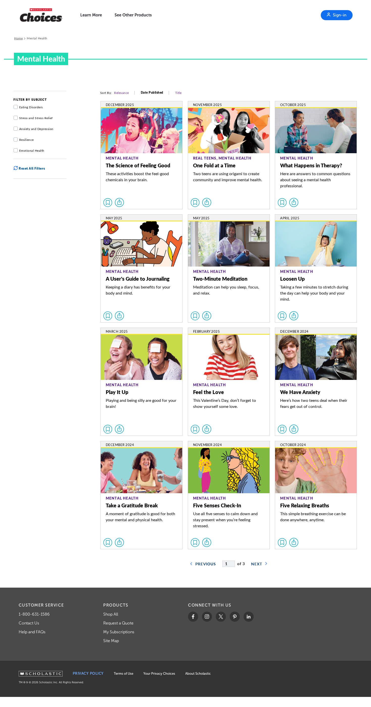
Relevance (121, 93)
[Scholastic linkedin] (249, 617)
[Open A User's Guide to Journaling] (141, 268)
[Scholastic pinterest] (235, 617)
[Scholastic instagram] (207, 617)
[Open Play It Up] (141, 382)
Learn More (91, 15)
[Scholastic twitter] (221, 617)
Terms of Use (123, 673)
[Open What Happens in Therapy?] (316, 155)
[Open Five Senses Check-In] (229, 495)
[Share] (119, 202)
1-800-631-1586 (34, 614)
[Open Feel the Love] (229, 382)
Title (178, 93)
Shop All (110, 614)
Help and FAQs (32, 632)
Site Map (111, 641)
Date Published (152, 93)
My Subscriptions (118, 632)
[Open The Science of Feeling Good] (141, 155)
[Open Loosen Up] (316, 268)
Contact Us (29, 623)
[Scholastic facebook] (193, 617)
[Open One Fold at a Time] (229, 155)
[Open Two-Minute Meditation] (229, 268)
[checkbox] (107, 202)
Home (18, 38)
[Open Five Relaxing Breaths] (316, 495)
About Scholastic (198, 673)
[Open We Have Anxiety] (316, 382)
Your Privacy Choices (159, 673)
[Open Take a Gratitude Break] (141, 495)
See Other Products (133, 15)
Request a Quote (118, 623)
